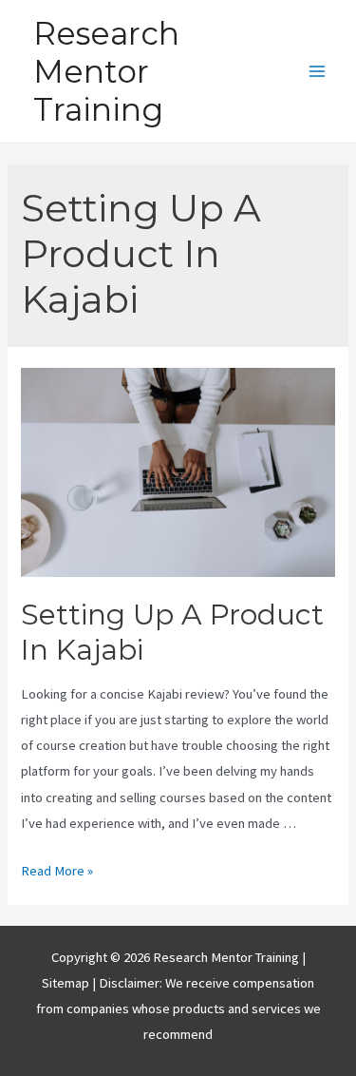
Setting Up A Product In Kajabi (172, 632)
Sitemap (67, 982)
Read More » (57, 870)
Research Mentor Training (106, 71)
